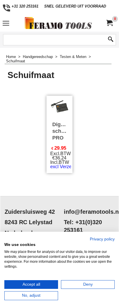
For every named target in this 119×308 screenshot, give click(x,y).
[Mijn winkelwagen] (109, 23)
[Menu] (6, 24)
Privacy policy (102, 239)
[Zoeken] (110, 40)
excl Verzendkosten (70, 166)
